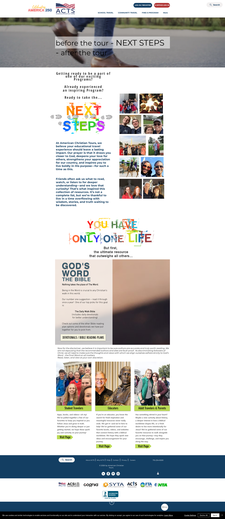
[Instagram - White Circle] (118, 473)
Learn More (168, 515)
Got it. (215, 515)
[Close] (222, 515)
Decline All (204, 515)
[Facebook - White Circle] (108, 473)
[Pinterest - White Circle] (113, 473)
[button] (106, 13)
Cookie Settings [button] (190, 515)
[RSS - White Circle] (103, 473)
